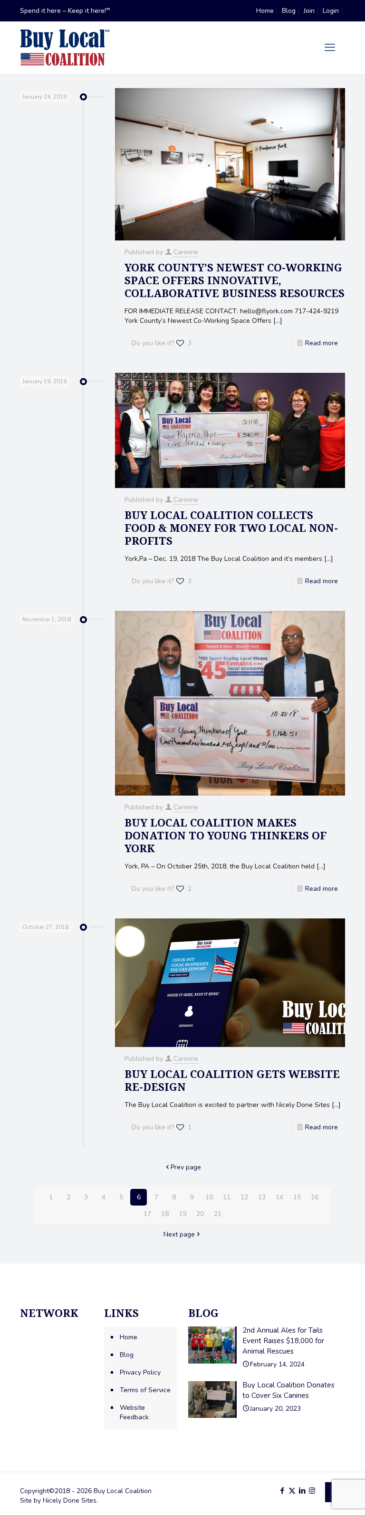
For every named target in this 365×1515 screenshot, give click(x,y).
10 (209, 1197)
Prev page (186, 1167)
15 (297, 1197)
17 (147, 1213)
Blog (289, 10)
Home (265, 10)
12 (244, 1197)
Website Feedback (134, 1412)
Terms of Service (145, 1390)
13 (262, 1197)
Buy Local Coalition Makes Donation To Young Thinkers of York (226, 835)
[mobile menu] (330, 48)
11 (227, 1197)
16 (314, 1197)
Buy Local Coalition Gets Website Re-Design (232, 1080)
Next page (179, 1234)
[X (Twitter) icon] (292, 1490)
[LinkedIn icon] (302, 1490)
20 (200, 1213)
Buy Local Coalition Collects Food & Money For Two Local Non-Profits (231, 528)
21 (217, 1213)
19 (182, 1213)
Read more (321, 343)
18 (165, 1213)
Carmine (185, 252)
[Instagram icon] (312, 1490)
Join (309, 10)
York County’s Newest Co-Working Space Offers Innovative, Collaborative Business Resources (235, 280)
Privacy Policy (140, 1372)
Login (331, 10)
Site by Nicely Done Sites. (59, 1500)
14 (279, 1197)
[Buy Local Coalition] (65, 47)
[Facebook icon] (282, 1490)
